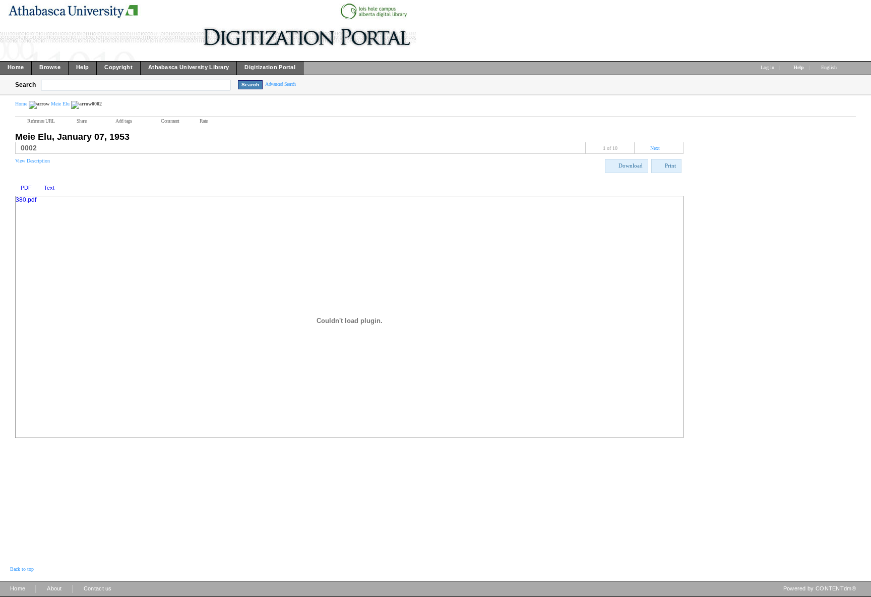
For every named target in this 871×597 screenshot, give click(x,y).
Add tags (123, 121)
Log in (767, 67)
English (829, 67)
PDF (26, 188)
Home (21, 103)
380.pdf (26, 199)
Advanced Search (280, 84)
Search (25, 84)
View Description (32, 161)
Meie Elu (60, 103)
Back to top (22, 569)
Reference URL (41, 121)
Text (49, 188)
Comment (170, 121)
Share (82, 121)
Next (655, 148)
